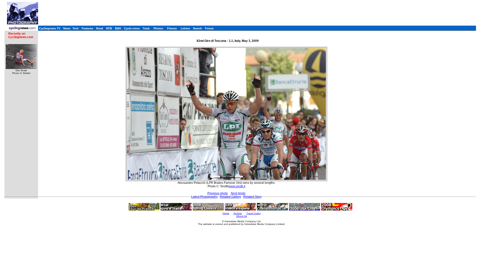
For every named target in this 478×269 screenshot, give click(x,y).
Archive (238, 213)
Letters (185, 28)
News (66, 28)
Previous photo (217, 193)
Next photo (238, 193)
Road (99, 28)
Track (146, 28)
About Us (241, 216)
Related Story (252, 197)
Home (226, 213)
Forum (209, 28)
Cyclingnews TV (49, 28)
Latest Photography (204, 197)
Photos (158, 28)
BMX (118, 28)
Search (197, 28)
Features (87, 28)
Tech (75, 28)
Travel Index (253, 213)
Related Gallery (230, 197)
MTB (109, 28)
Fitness (172, 28)
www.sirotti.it (237, 186)
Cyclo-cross (132, 28)
